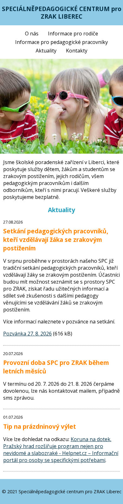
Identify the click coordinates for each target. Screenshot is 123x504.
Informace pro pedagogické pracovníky (61, 42)
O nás (31, 33)
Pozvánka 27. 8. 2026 (27, 333)
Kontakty (76, 50)
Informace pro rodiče (73, 33)
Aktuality (46, 50)
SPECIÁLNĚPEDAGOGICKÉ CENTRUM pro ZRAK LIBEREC (61, 12)
